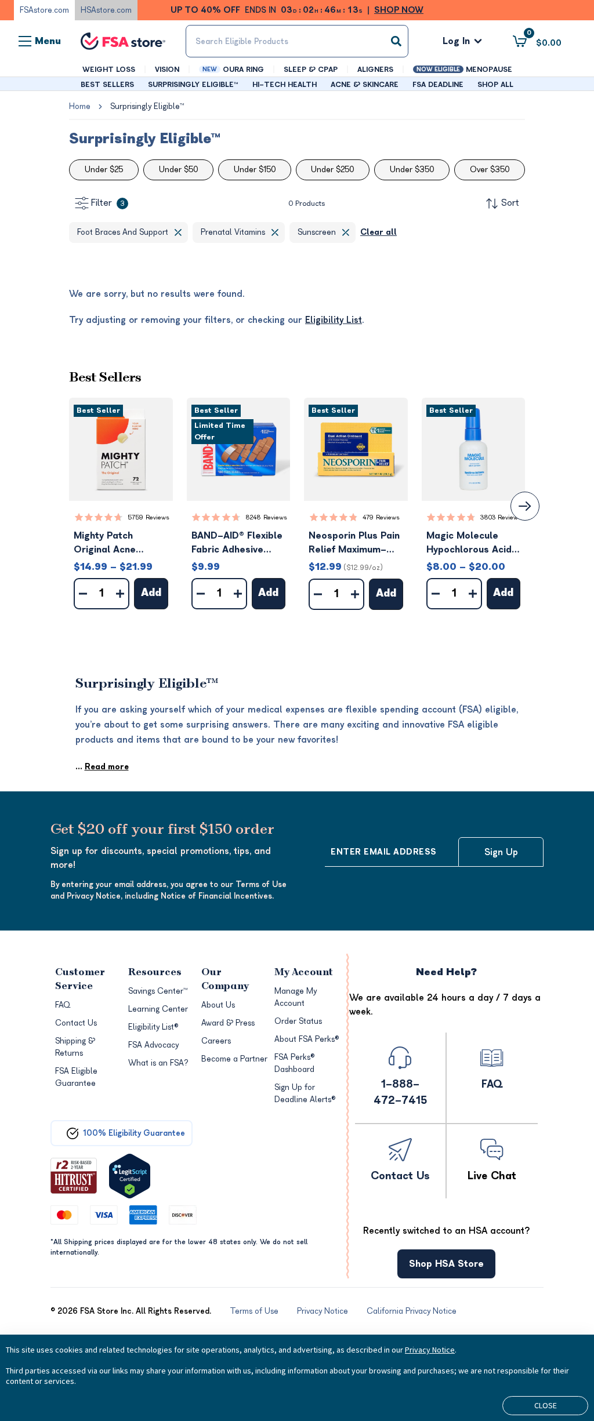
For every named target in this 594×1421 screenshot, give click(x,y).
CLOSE (545, 1405)
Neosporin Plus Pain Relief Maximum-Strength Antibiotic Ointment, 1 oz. (354, 543)
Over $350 (489, 170)
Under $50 (178, 170)
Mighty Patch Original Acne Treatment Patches (118, 543)
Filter (108, 203)
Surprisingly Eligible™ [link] (147, 106)
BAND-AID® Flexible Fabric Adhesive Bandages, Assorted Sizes (238, 543)
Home (79, 106)
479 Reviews (381, 517)
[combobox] (297, 41)
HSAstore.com (106, 10)
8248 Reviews (266, 517)
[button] (121, 449)
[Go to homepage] (123, 41)
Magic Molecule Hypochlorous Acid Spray (469, 543)
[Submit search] (396, 41)
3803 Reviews (500, 517)
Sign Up (501, 852)
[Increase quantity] (120, 594)
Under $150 (255, 170)
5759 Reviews (148, 517)
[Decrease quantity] (83, 594)
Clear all (378, 232)
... (102, 767)
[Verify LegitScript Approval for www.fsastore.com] (129, 1176)
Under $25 (104, 170)
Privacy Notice (430, 1349)
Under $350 (412, 170)
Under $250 (332, 170)
